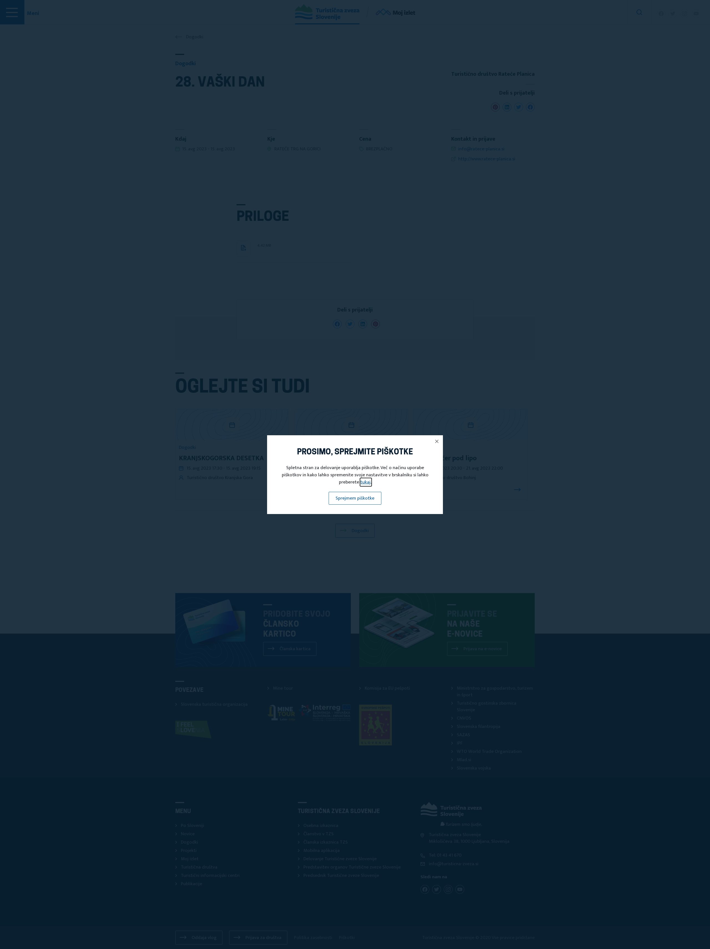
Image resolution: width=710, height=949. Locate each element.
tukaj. (365, 482)
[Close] (437, 441)
